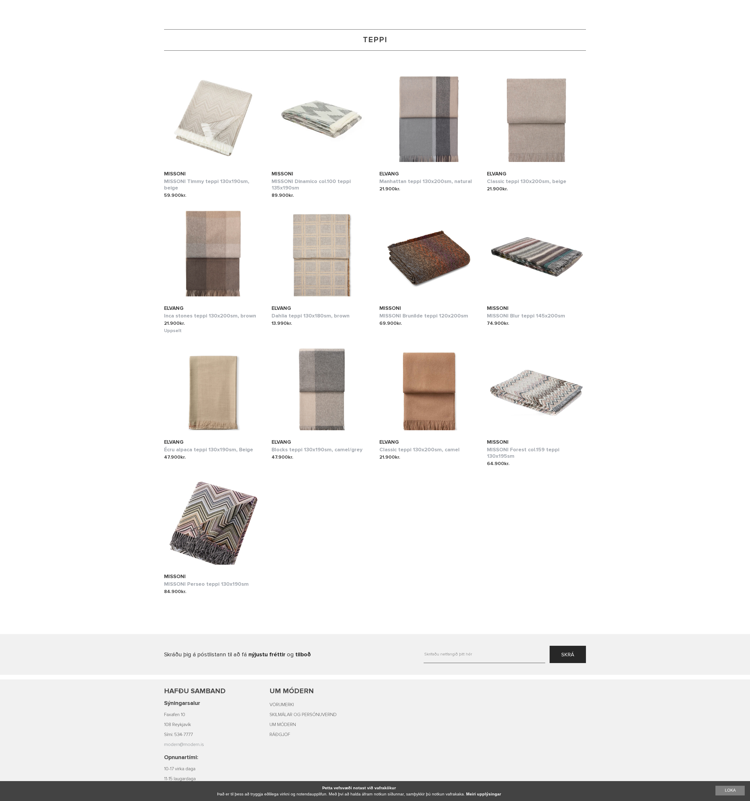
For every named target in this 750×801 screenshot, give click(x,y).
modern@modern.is (184, 744)
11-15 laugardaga (180, 778)
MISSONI (175, 173)
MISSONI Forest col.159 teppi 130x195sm (523, 452)
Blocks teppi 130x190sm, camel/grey (317, 449)
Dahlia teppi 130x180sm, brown (311, 315)
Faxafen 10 (174, 714)
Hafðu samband (195, 691)
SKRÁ (567, 654)
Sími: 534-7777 (178, 734)
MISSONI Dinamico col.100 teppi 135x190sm (311, 184)
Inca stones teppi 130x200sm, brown (210, 315)
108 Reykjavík (177, 724)
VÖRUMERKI (282, 704)
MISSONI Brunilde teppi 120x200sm (423, 315)
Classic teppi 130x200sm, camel (419, 449)
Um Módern (292, 691)
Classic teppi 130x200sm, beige (526, 181)
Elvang (389, 173)
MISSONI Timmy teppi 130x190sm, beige (206, 184)
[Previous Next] (321, 118)
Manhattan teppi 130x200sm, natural (425, 181)
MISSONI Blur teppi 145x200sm (526, 315)
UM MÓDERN (283, 724)
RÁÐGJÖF (280, 734)
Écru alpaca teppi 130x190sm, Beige (208, 449)
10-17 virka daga (179, 768)
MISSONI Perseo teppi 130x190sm (206, 584)
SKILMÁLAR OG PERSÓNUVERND (303, 714)
